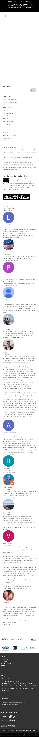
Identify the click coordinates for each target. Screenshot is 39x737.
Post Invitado (7, 130)
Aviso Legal (6, 730)
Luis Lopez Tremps (8, 225)
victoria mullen (7, 543)
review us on (6, 210)
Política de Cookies (30, 730)
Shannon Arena (7, 327)
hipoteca (5, 110)
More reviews (7, 624)
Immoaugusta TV (8, 113)
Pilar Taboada (7, 300)
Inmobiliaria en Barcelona (10, 704)
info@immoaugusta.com (26, 1)
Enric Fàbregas (7, 487)
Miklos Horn (6, 352)
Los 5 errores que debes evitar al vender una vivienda (19, 150)
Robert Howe (7, 603)
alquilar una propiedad (10, 99)
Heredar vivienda (8, 107)
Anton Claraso (7, 512)
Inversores (6, 119)
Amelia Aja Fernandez (9, 433)
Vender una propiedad (10, 141)
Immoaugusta (7, 202)
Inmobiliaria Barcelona (10, 116)
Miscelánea (6, 124)
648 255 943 (4, 667)
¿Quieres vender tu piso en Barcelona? (14, 702)
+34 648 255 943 (12, 1)
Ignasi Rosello (11, 56)
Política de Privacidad (17, 730)
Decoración (6, 105)
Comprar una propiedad (10, 102)
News (4, 127)
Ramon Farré (7, 468)
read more (8, 74)
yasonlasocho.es (34, 735)
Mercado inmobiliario (9, 121)
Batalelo (5, 252)
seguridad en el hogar (9, 135)
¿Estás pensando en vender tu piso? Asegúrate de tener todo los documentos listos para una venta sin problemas (19, 50)
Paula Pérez (6, 275)
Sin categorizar (7, 138)
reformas (5, 132)
